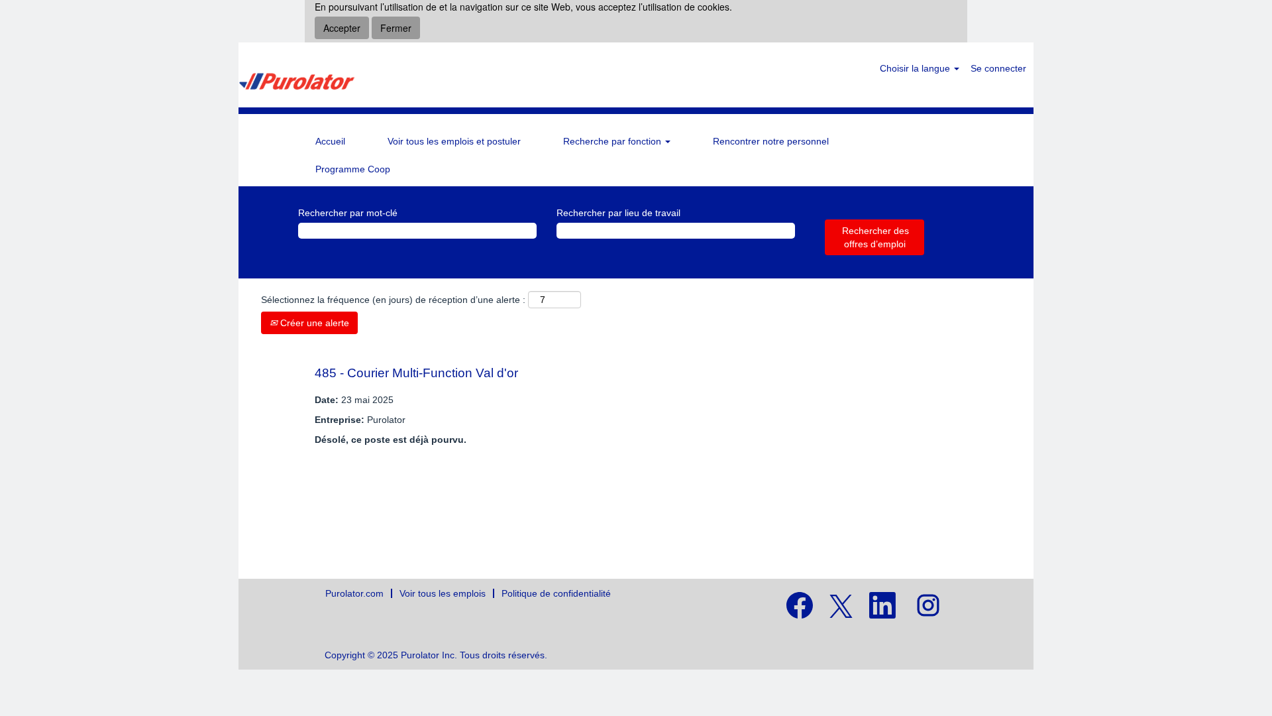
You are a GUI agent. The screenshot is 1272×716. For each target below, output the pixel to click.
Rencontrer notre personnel (771, 141)
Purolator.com (354, 593)
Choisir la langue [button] (916, 68)
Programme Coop (352, 169)
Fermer (395, 27)
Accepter (341, 27)
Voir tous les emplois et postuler (454, 141)
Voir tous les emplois (442, 593)
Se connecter (998, 68)
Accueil (330, 141)
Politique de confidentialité (556, 593)
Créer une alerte (313, 323)
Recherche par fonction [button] (613, 141)
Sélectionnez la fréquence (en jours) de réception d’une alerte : (393, 299)
